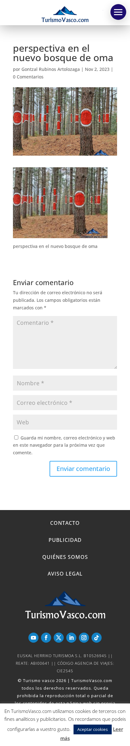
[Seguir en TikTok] (97, 638)
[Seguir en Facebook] (46, 638)
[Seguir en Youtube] (33, 638)
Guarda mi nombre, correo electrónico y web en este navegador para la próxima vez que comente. (64, 445)
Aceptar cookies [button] (92, 729)
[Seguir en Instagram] (84, 638)
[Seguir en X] (59, 638)
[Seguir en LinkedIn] (71, 638)
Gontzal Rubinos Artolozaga (50, 69)
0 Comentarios (28, 77)
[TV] (118, 12)
